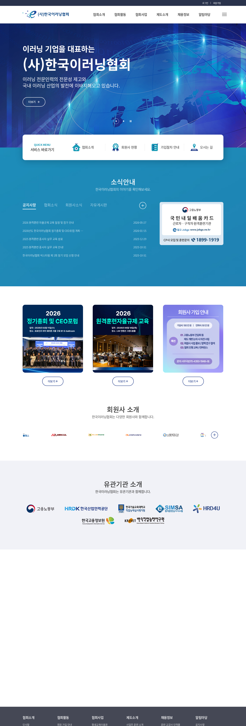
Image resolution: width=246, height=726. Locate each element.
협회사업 (141, 14)
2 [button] (123, 121)
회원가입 (217, 3)
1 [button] (116, 121)
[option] (123, 85)
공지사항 (29, 205)
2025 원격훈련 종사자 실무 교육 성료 (43, 239)
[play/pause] (131, 121)
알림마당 (204, 14)
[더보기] (214, 435)
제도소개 (162, 14)
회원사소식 (73, 205)
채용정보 (183, 14)
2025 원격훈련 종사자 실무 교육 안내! (43, 247)
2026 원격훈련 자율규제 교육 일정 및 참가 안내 (48, 222)
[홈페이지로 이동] (40, 508)
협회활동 (120, 14)
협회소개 (99, 14)
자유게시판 (98, 205)
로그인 (205, 3)
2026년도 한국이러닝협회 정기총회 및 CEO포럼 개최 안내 (54, 230)
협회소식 (50, 205)
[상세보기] (24, 435)
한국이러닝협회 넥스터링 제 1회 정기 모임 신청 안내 (51, 255)
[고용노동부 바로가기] (191, 223)
